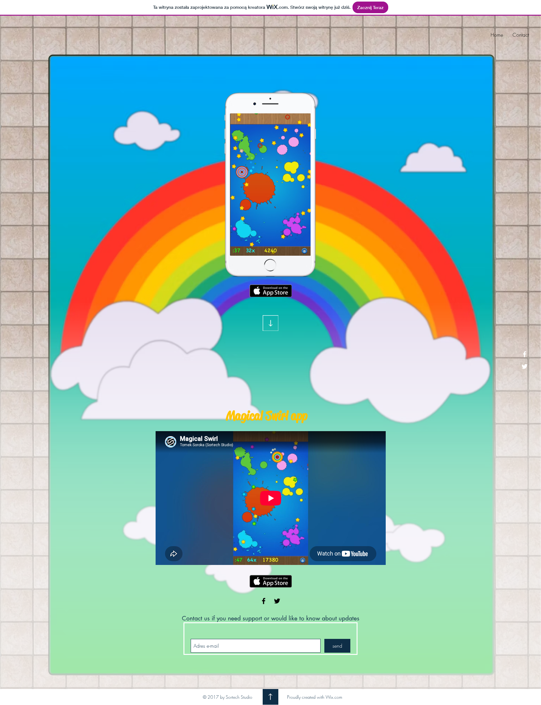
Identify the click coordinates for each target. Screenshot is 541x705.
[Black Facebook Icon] (264, 601)
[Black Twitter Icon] (277, 601)
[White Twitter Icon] (524, 366)
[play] (296, 118)
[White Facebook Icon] (524, 354)
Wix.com (334, 697)
